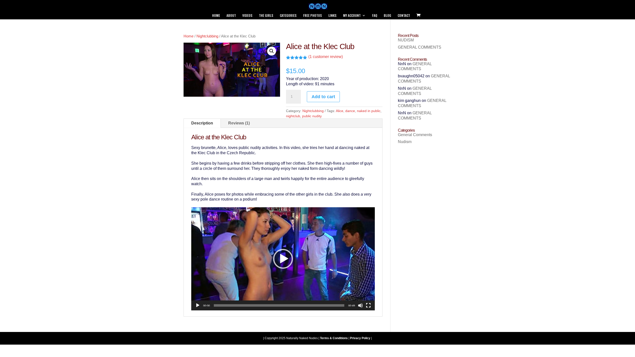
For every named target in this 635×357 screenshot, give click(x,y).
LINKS (332, 16)
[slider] (279, 305)
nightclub (293, 116)
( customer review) (325, 57)
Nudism (405, 142)
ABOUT (231, 16)
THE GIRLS (266, 16)
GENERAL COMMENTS (419, 47)
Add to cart (323, 96)
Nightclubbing (207, 36)
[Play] (197, 305)
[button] (271, 51)
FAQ (374, 16)
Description (202, 123)
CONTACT (404, 16)
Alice (339, 111)
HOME (216, 16)
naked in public (369, 111)
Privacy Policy (360, 338)
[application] (283, 258)
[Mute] (360, 305)
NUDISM (406, 40)
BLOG (387, 16)
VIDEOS (247, 16)
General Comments (415, 135)
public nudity (312, 116)
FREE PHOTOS (312, 16)
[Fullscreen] (368, 305)
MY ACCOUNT (352, 16)
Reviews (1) (239, 123)
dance (350, 111)
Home (188, 36)
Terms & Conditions (334, 338)
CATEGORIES (288, 16)
